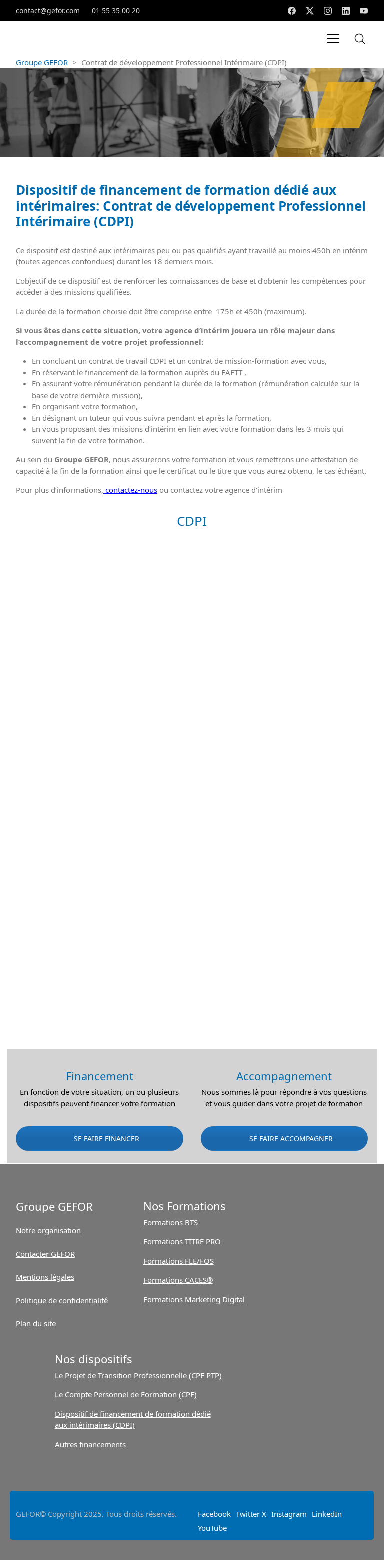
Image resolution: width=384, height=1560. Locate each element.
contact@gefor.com (48, 10)
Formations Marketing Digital (194, 1299)
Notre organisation (48, 1230)
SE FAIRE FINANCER (106, 1138)
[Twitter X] (310, 11)
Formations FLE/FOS (179, 1261)
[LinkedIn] (346, 11)
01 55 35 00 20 (116, 10)
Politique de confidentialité (62, 1300)
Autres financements (90, 1444)
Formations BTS (171, 1222)
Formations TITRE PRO (182, 1241)
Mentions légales (45, 1277)
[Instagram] (328, 11)
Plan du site (36, 1323)
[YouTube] (364, 11)
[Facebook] (292, 11)
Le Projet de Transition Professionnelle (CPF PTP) (138, 1375)
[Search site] (360, 38)
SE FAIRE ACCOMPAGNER (290, 1138)
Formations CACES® (178, 1280)
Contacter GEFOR (45, 1254)
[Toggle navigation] (333, 39)
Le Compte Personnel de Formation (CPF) (126, 1394)
